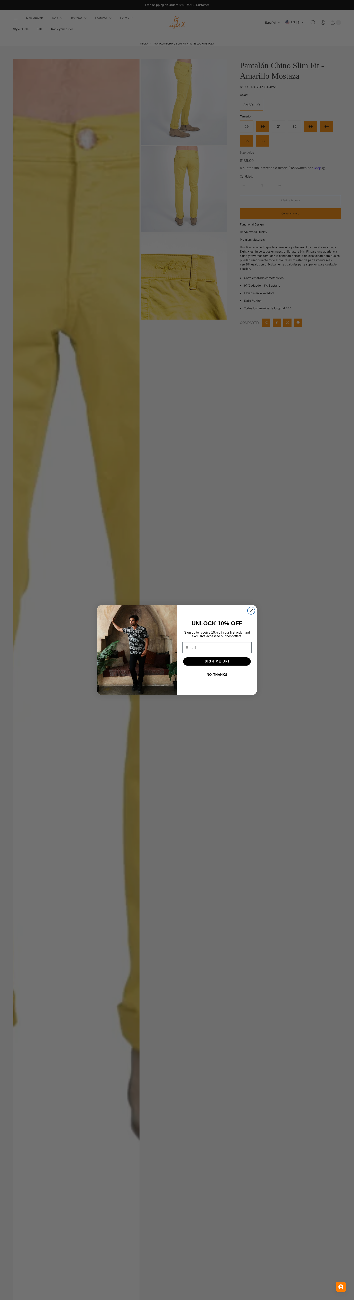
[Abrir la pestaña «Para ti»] (341, 1287)
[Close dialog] (251, 610)
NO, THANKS (217, 674)
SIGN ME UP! (217, 661)
